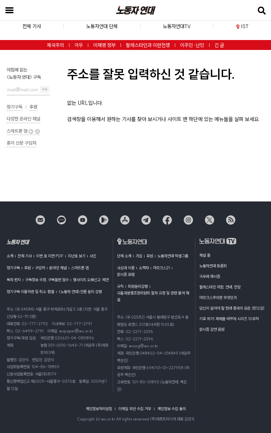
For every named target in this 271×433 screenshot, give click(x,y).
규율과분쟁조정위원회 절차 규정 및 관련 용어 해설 (153, 296)
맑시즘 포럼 (126, 274)
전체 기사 (25, 255)
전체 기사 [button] (31, 26)
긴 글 (219, 45)
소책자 (144, 267)
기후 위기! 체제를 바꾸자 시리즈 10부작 (229, 318)
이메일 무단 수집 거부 (134, 408)
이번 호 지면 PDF (49, 255)
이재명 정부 (104, 45)
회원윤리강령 (138, 286)
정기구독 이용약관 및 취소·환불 (30, 291)
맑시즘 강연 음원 (211, 329)
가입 (139, 255)
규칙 (120, 286)
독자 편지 (14, 279)
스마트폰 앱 (17, 131)
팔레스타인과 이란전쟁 (148, 45)
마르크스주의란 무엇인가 (218, 297)
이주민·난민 (192, 45)
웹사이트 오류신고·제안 (91, 279)
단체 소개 (124, 255)
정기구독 (14, 107)
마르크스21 (161, 267)
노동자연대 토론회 (213, 265)
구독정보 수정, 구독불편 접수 (47, 279)
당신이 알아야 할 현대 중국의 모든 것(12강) (231, 308)
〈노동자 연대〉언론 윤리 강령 (80, 291)
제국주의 (55, 45)
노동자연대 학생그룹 (172, 255)
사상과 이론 (126, 267)
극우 (78, 45)
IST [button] (245, 26)
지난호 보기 (76, 255)
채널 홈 (204, 255)
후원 (33, 107)
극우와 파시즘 (209, 276)
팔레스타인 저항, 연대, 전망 (220, 286)
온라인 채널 (58, 267)
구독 (45, 89)
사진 (93, 255)
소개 (10, 255)
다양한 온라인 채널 (23, 119)
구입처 (40, 267)
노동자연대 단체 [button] (102, 26)
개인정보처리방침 (99, 408)
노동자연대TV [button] (177, 26)
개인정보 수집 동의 (171, 408)
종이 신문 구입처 (21, 143)
